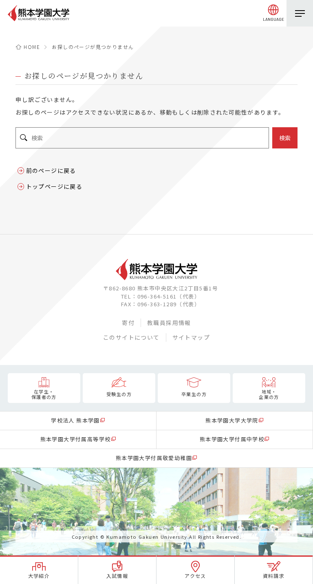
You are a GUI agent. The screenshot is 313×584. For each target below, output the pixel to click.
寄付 (128, 323)
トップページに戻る (54, 186)
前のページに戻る (51, 170)
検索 (285, 138)
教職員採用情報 (169, 323)
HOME (32, 46)
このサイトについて (131, 337)
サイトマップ (191, 337)
